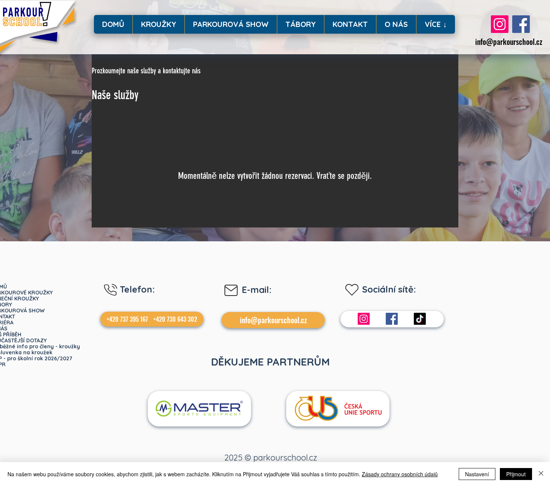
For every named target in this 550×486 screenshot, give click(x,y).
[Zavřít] (541, 474)
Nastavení (477, 474)
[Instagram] (499, 24)
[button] (158, 24)
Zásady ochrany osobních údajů (400, 474)
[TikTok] (420, 319)
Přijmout (516, 474)
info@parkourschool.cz (508, 41)
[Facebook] (521, 24)
